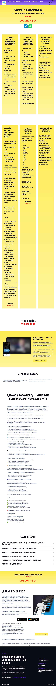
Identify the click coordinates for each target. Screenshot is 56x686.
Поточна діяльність (17, 1)
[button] (49, 2)
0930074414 (41, 665)
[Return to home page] (4, 3)
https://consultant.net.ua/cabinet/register (23, 645)
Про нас (9, 1)
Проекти (41, 1)
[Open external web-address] (22, 619)
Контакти (10, 3)
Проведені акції (27, 1)
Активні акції (35, 1)
